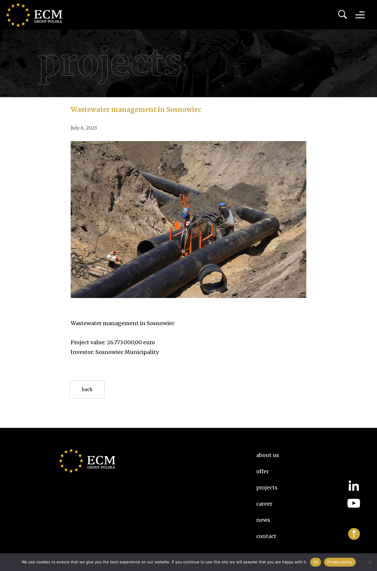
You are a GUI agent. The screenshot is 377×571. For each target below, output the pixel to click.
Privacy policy (340, 562)
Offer (262, 471)
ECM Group (37, 14)
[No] (370, 562)
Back (87, 389)
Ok (315, 562)
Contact (266, 536)
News (263, 520)
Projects (266, 487)
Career (264, 503)
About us (267, 455)
